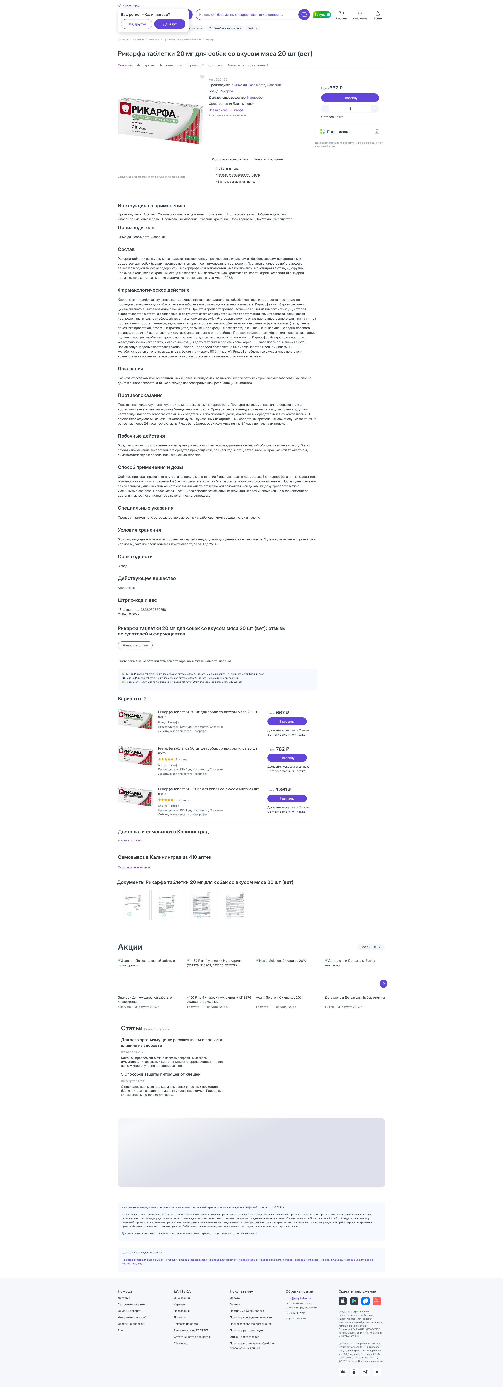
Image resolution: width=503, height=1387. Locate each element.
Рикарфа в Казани (247, 1259)
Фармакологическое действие (181, 214)
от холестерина (270, 15)
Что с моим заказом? (132, 1317)
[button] (129, 5)
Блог (121, 1330)
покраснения (247, 15)
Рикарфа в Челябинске (307, 1259)
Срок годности (241, 219)
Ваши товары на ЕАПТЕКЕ (191, 1330)
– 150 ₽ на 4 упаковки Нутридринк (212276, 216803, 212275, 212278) (219, 999)
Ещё (250, 28)
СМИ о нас (181, 1343)
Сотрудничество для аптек (192, 1336)
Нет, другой (137, 24)
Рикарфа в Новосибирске (192, 1259)
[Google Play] (354, 1301)
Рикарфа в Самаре (331, 1259)
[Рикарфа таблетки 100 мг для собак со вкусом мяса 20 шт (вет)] (135, 797)
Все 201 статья (155, 1029)
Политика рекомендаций (246, 1330)
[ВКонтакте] (343, 1372)
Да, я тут (170, 24)
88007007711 (296, 1313)
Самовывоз (235, 65)
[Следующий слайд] (383, 984)
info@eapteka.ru (298, 1298)
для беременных (223, 15)
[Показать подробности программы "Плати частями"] (377, 131)
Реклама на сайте (186, 1323)
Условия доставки (130, 840)
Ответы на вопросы (131, 1323)
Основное (125, 65)
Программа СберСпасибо (247, 1310)
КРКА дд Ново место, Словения (258, 85)
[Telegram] (365, 1372)
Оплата (235, 1297)
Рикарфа (226, 91)
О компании (182, 1297)
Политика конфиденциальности (251, 1317)
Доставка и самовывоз (230, 159)
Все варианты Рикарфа (226, 110)
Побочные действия (272, 214)
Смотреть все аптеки (134, 867)
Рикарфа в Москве (132, 1259)
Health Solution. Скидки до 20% (279, 997)
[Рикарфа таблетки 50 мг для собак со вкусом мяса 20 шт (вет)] (135, 755)
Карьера (179, 1304)
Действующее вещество (273, 219)
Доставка (215, 65)
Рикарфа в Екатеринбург (222, 1259)
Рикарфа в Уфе (351, 1259)
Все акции (368, 947)
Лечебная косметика (227, 28)
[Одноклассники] (354, 1372)
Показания (214, 214)
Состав (149, 214)
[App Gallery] (377, 1301)
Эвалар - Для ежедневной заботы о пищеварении (145, 999)
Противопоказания (239, 214)
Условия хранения (268, 159)
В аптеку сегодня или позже (236, 181)
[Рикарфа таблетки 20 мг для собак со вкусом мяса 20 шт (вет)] (135, 719)
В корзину (287, 721)
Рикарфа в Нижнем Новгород (275, 1259)
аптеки (253, 1233)
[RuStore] (365, 1301)
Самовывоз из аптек (131, 1304)
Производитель (129, 214)
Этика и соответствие (244, 1336)
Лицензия (180, 1317)
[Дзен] (377, 1372)
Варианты (195, 65)
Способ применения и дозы (138, 219)
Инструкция (146, 65)
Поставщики (182, 1310)
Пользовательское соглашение (251, 1323)
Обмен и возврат (129, 1310)
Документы (258, 65)
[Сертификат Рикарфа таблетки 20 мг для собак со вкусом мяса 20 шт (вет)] (133, 905)
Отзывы (235, 1304)
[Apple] (343, 1301)
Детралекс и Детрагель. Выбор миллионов (357, 997)
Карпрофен (255, 97)
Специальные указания (179, 219)
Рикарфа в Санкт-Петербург (160, 1259)
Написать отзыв (171, 65)
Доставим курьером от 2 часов (239, 174)
